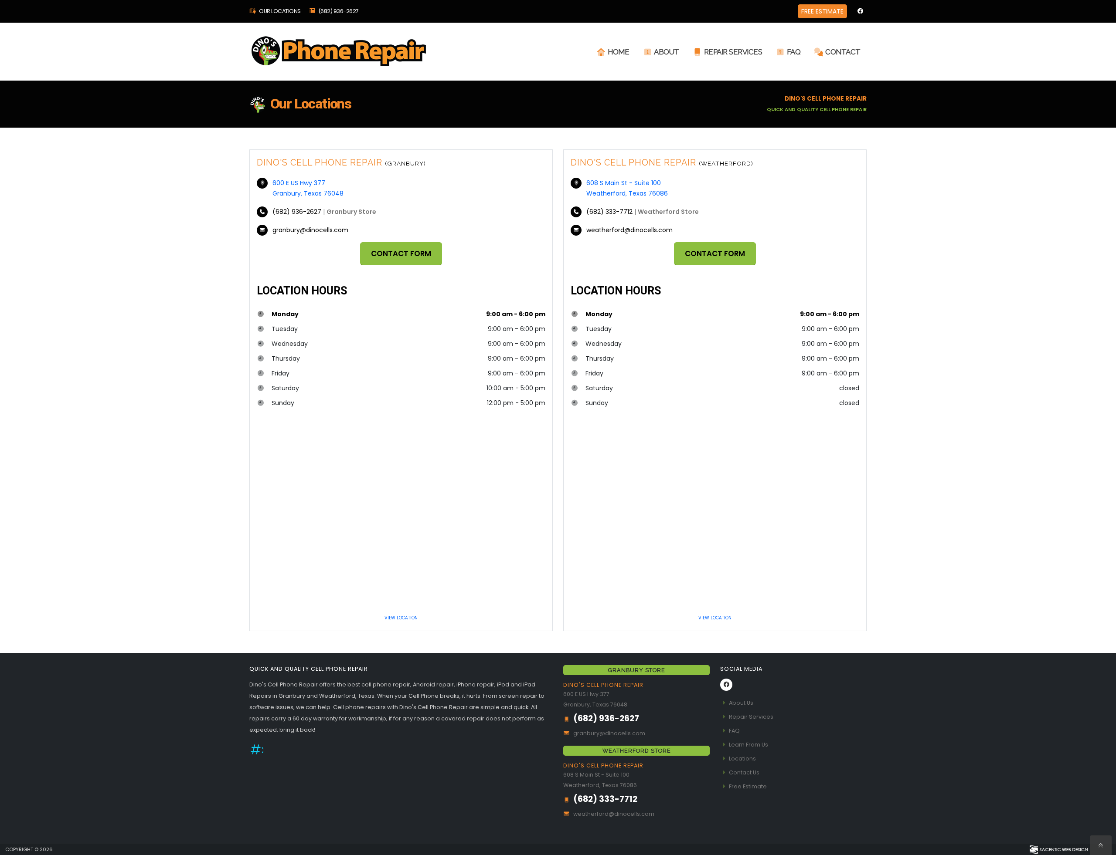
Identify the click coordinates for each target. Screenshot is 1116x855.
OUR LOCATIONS (279, 11)
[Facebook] (860, 11)
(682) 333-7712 (610, 211)
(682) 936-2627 (338, 11)
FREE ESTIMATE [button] (822, 11)
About (666, 51)
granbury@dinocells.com (310, 230)
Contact (843, 51)
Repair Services (733, 51)
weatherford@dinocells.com (629, 230)
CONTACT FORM (401, 253)
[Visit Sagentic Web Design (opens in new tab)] (1058, 849)
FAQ (794, 51)
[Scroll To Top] (1101, 845)
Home (618, 51)
